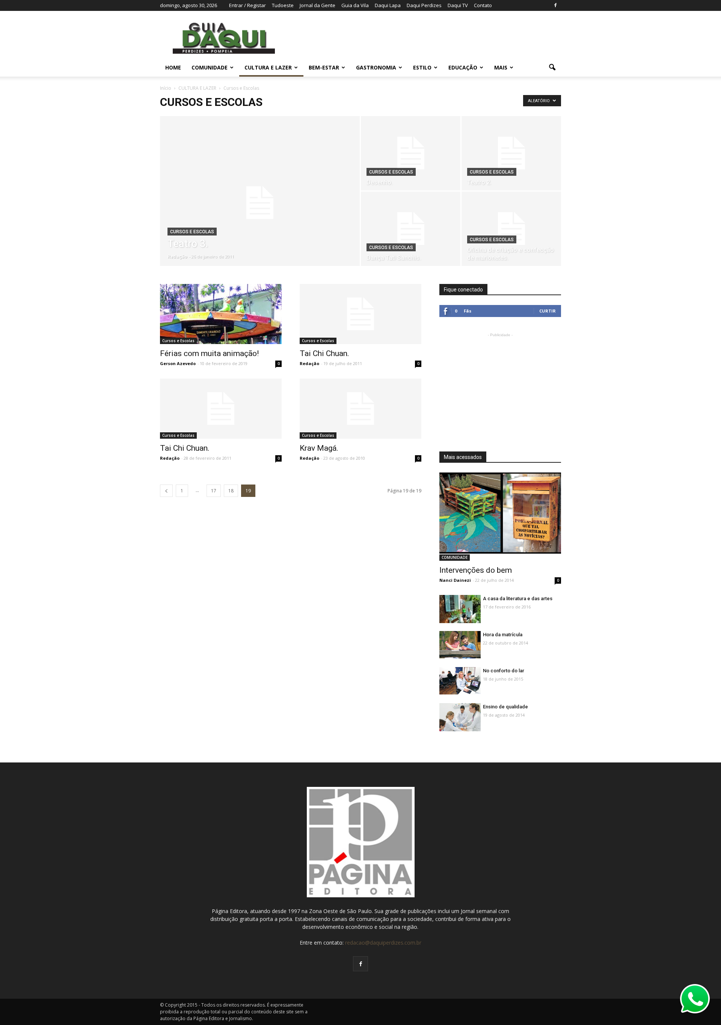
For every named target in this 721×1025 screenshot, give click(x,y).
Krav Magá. (319, 448)
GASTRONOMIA (376, 67)
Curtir (547, 311)
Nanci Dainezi (455, 580)
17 (213, 491)
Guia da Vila (355, 5)
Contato (483, 5)
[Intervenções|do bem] (500, 513)
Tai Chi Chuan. (324, 353)
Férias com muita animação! (209, 353)
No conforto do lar (503, 670)
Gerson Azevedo (178, 363)
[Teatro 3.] (260, 203)
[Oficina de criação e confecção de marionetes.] (511, 229)
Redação (177, 256)
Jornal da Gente (317, 5)
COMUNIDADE (210, 67)
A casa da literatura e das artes (517, 598)
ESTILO (422, 67)
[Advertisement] (500, 386)
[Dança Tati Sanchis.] (410, 229)
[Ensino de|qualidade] (460, 718)
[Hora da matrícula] (460, 644)
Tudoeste (283, 5)
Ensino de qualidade (505, 706)
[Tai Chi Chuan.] (360, 314)
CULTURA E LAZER (268, 67)
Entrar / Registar (247, 5)
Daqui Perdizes (424, 5)
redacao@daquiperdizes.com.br (383, 942)
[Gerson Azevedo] (460, 609)
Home (173, 67)
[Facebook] (555, 5)
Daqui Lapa (388, 5)
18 (231, 491)
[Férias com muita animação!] (221, 314)
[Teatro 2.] (511, 153)
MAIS (500, 67)
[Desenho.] (410, 153)
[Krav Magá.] (360, 409)
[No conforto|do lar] (460, 680)
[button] (552, 68)
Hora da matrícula (502, 634)
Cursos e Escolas (192, 231)
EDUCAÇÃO (462, 67)
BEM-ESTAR (324, 67)
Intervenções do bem (475, 570)
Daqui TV (458, 5)
